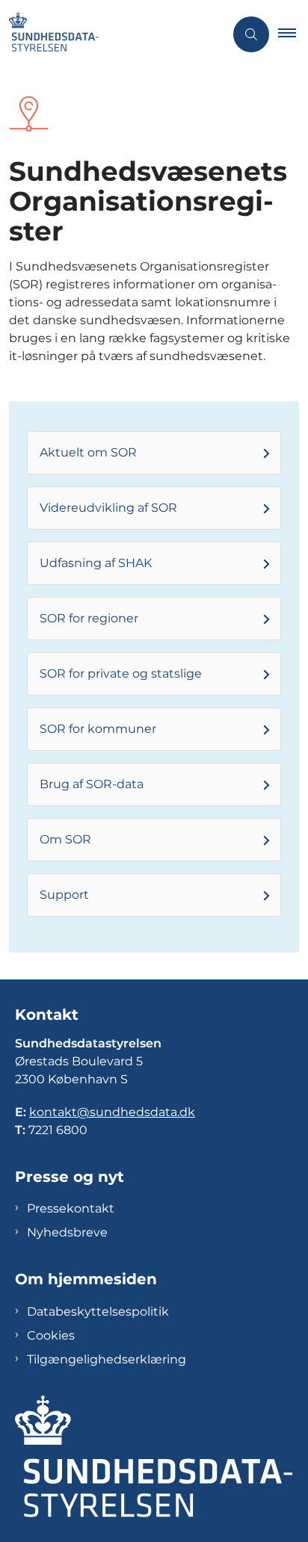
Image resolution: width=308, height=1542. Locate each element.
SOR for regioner (89, 618)
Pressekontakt (70, 1208)
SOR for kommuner (98, 729)
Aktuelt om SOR (88, 452)
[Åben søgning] (251, 34)
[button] (293, 34)
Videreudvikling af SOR (108, 508)
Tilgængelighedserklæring (106, 1359)
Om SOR (65, 839)
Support (64, 895)
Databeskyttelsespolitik (98, 1311)
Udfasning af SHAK (96, 563)
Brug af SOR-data (92, 784)
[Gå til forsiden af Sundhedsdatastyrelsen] (112, 34)
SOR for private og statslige (121, 673)
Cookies (51, 1335)
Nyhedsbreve (67, 1232)
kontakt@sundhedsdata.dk (112, 1112)
